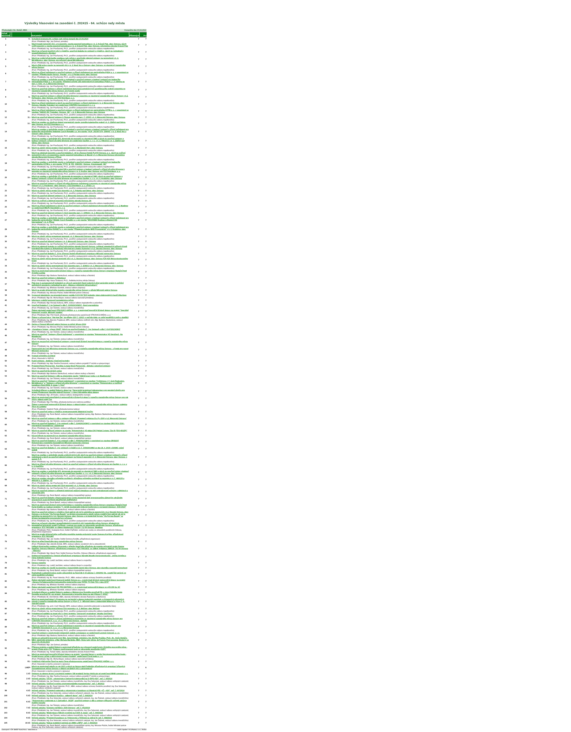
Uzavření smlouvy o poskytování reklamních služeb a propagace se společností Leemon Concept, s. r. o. (76, 633)
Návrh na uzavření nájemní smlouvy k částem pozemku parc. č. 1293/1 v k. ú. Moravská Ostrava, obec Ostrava (78, 117)
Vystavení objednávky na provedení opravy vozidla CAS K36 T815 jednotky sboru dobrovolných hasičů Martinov (79, 295)
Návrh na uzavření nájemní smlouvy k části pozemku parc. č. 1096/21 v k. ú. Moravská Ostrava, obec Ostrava (78, 213)
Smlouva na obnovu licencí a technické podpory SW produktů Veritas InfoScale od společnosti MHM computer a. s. (80, 674)
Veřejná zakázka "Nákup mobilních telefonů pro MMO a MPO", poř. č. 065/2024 (64, 723)
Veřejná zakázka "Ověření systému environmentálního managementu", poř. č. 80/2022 (68, 684)
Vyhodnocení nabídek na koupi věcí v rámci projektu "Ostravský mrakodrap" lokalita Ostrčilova (72, 614)
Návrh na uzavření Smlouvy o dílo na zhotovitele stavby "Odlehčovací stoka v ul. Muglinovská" (71, 376)
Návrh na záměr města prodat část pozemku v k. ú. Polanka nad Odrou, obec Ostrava (67, 191)
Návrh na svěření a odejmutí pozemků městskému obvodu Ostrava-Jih (61, 201)
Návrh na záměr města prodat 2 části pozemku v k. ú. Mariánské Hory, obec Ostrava (67, 148)
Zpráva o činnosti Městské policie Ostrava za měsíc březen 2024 (59, 324)
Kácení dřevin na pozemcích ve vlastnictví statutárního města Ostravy (61, 436)
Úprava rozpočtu (39, 563)
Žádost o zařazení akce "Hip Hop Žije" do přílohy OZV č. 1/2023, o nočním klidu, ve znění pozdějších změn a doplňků (80, 317)
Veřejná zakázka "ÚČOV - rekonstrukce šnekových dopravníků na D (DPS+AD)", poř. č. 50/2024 (72, 679)
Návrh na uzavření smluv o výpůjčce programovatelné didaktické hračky (62, 412)
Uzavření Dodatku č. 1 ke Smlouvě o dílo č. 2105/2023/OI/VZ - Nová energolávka (65, 305)
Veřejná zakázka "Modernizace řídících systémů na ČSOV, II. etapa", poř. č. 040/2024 (67, 713)
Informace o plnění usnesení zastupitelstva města (53, 300)
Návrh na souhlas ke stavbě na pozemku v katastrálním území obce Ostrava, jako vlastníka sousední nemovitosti (79, 568)
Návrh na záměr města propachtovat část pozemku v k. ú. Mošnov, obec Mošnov (66, 609)
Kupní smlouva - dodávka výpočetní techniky (51, 361)
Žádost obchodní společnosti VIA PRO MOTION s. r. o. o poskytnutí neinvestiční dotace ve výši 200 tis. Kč (76, 587)
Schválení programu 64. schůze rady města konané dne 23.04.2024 (60, 39)
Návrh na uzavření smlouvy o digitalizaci (49, 278)
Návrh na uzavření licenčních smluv (47, 371)
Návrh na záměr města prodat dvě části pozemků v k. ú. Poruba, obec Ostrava (65, 486)
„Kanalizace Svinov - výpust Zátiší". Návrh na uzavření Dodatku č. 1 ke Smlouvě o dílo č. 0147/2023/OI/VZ (76, 329)
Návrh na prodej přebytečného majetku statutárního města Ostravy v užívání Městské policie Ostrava (74, 290)
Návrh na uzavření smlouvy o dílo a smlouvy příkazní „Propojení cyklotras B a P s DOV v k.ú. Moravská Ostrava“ (79, 418)
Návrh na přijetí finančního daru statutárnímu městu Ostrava (57, 541)
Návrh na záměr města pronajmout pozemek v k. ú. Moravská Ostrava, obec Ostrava (67, 236)
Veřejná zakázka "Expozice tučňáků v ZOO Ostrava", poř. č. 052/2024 (61, 708)
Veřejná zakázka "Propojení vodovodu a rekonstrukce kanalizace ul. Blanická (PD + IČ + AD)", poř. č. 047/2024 (78, 691)
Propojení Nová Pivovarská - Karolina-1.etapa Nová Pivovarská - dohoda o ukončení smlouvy (71, 366)
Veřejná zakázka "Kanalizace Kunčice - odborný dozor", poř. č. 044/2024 (62, 696)
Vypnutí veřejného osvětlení (43, 356)
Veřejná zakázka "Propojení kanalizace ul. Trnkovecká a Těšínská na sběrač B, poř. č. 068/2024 (72, 718)
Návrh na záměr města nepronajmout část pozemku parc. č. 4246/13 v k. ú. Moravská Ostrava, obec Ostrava (77, 266)
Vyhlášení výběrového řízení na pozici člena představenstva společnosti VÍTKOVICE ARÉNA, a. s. (73, 661)
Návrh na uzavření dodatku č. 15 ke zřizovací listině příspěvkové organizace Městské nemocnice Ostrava (76, 254)
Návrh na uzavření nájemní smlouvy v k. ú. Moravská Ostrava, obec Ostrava (64, 196)
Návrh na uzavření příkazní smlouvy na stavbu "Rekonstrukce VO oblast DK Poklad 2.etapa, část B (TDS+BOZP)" (79, 431)
